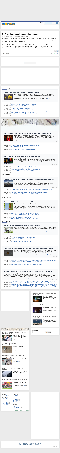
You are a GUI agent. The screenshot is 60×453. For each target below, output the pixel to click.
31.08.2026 (5, 395)
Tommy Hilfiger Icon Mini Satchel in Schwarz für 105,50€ (23, 149)
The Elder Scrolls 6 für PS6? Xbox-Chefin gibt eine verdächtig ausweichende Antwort (29, 179)
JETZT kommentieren (31, 63)
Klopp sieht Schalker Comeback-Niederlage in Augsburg (23, 237)
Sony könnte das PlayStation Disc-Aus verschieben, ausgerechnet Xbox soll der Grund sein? (30, 190)
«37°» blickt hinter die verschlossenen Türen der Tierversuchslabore (25, 214)
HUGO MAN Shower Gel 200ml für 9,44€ (19, 146)
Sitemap (20, 443)
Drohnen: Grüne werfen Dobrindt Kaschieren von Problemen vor (24, 105)
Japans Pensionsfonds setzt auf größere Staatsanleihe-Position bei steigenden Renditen (30, 262)
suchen (49, 332)
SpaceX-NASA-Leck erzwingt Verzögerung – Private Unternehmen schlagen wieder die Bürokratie (31, 168)
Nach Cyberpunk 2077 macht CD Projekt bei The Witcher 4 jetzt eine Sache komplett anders (30, 194)
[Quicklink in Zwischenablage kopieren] (55, 51)
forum (58, 65)
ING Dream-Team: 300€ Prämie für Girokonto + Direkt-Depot (23, 172)
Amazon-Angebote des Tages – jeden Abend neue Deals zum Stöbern (26, 169)
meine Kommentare (18, 410)
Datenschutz (25, 443)
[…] (47, 98)
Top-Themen (6, 88)
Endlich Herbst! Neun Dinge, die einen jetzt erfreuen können (21, 93)
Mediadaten (33, 443)
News (26, 444)
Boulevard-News (7, 129)
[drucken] (57, 51)
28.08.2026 (5, 401)
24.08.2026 (5, 406)
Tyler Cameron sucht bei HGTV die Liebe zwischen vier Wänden (24, 218)
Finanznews (6, 244)
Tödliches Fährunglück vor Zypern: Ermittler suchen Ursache (23, 104)
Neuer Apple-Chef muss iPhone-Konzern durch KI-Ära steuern (22, 156)
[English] (42, 22)
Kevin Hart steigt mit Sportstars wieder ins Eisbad (21, 215)
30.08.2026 (5, 398)
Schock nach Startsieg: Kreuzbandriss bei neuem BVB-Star (23, 240)
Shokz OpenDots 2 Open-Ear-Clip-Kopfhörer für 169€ (22, 170)
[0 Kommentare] (5, 53)
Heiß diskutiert (16, 407)
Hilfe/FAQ (35, 444)
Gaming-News (6, 174)
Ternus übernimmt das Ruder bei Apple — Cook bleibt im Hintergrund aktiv (27, 166)
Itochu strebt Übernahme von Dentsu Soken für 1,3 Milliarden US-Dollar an (27, 264)
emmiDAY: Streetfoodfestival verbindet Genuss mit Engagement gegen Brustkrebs (28, 271)
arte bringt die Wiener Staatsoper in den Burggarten (22, 217)
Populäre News (16, 406)
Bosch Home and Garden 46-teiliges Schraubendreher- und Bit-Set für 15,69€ (27, 143)
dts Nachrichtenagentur (23, 36)
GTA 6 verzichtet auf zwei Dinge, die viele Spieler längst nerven (24, 193)
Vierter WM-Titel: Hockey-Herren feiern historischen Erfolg (23, 236)
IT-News (4, 152)
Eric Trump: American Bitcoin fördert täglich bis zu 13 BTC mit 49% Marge (26, 261)
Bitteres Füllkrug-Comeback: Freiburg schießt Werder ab (23, 241)
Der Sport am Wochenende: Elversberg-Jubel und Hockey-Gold (22, 225)
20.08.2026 (15, 399)
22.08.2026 (15, 396)
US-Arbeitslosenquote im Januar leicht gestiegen (20, 34)
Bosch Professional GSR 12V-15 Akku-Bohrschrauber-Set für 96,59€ (25, 145)
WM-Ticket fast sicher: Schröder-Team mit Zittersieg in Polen (23, 238)
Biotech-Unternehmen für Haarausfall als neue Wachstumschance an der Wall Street (29, 248)
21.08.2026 (15, 398)
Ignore (24, 410)
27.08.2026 (5, 402)
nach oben (55, 446)
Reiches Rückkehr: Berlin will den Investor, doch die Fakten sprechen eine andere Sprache (30, 111)
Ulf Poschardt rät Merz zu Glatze (18, 115)
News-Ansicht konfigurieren (23, 409)
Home (20, 444)
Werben (30, 444)
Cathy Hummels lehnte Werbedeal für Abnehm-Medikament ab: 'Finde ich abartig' (28, 133)
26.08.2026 (5, 403)
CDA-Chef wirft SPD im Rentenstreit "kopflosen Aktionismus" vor (24, 107)
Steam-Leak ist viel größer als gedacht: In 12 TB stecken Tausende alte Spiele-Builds (29, 192)
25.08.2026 (5, 404)
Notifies (27, 410)
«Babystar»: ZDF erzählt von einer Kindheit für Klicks (19, 202)
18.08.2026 (15, 401)
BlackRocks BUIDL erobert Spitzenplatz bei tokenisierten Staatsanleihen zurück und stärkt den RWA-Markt (33, 260)
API (38, 444)
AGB (30, 443)
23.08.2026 (15, 395)
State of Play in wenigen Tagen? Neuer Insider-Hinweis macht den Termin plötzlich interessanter (31, 189)
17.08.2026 (15, 403)
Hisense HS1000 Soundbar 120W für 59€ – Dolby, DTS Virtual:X (24, 213)
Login (47, 23)
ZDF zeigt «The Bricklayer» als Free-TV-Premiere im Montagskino (12, 344)
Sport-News (6, 221)
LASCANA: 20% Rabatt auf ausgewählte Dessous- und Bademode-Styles (26, 147)
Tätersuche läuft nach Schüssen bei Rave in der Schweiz (23, 112)
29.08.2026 (5, 399)
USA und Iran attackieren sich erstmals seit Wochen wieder (23, 103)
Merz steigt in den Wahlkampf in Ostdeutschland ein (22, 108)
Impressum (39, 443)
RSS (40, 444)
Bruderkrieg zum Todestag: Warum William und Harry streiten (24, 109)
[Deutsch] (40, 22)
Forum (23, 444)
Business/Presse (7, 267)
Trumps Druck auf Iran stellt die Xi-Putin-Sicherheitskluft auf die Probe (25, 113)
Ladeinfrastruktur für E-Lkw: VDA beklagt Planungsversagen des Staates (26, 258)
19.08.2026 (15, 400)
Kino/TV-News (6, 197)
